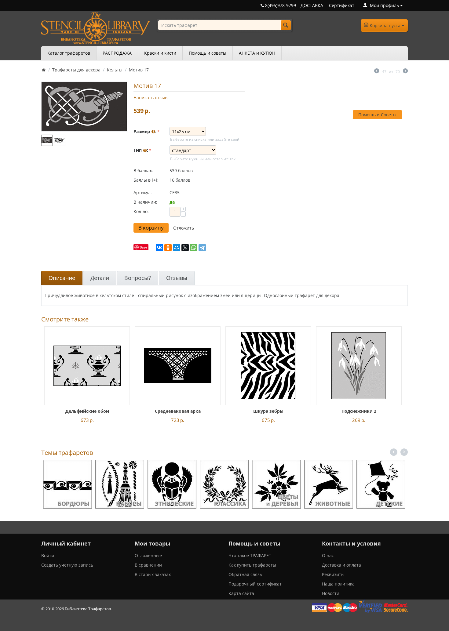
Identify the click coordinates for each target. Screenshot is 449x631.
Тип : (140, 150)
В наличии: (145, 202)
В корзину (151, 227)
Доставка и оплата (341, 565)
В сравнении (148, 565)
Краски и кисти (160, 53)
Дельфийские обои (87, 411)
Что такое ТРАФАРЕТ (249, 555)
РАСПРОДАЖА (117, 53)
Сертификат (341, 5)
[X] (185, 247)
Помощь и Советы (377, 115)
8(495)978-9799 (280, 5)
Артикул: (142, 192)
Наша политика (338, 584)
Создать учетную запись (67, 565)
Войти (47, 555)
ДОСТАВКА (312, 5)
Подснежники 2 (358, 411)
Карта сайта (241, 593)
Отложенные (148, 555)
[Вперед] (405, 71)
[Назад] (376, 71)
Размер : (144, 131)
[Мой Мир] (176, 247)
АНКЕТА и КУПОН (257, 53)
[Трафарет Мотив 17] (84, 106)
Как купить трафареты (252, 565)
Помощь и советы (207, 53)
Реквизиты (333, 574)
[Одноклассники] (168, 247)
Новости (330, 593)
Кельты (114, 70)
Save (143, 247)
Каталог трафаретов (68, 53)
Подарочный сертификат (255, 584)
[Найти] (286, 25)
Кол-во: (141, 211)
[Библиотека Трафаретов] (95, 28)
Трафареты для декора (76, 70)
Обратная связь (245, 574)
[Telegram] (202, 247)
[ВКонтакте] (159, 247)
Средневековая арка (178, 411)
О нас (328, 555)
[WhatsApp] (193, 247)
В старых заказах (153, 574)
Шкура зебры (268, 411)
